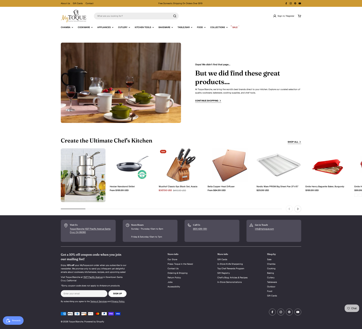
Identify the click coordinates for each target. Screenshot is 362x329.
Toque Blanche (76, 321)
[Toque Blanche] (83, 175)
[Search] (174, 16)
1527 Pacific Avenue (93, 277)
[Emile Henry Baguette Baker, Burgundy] (327, 165)
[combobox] (136, 16)
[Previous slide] (289, 209)
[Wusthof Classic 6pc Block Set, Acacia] (181, 165)
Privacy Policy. (118, 301)
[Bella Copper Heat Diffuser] (230, 165)
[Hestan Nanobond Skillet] (132, 165)
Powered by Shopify (94, 321)
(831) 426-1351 (200, 228)
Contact (89, 3)
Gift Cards (78, 3)
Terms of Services (98, 301)
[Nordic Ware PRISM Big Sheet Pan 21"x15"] (279, 165)
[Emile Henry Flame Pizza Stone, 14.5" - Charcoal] (360, 195)
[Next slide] (297, 209)
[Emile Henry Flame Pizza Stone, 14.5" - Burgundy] (355, 195)
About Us (65, 3)
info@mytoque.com (264, 228)
